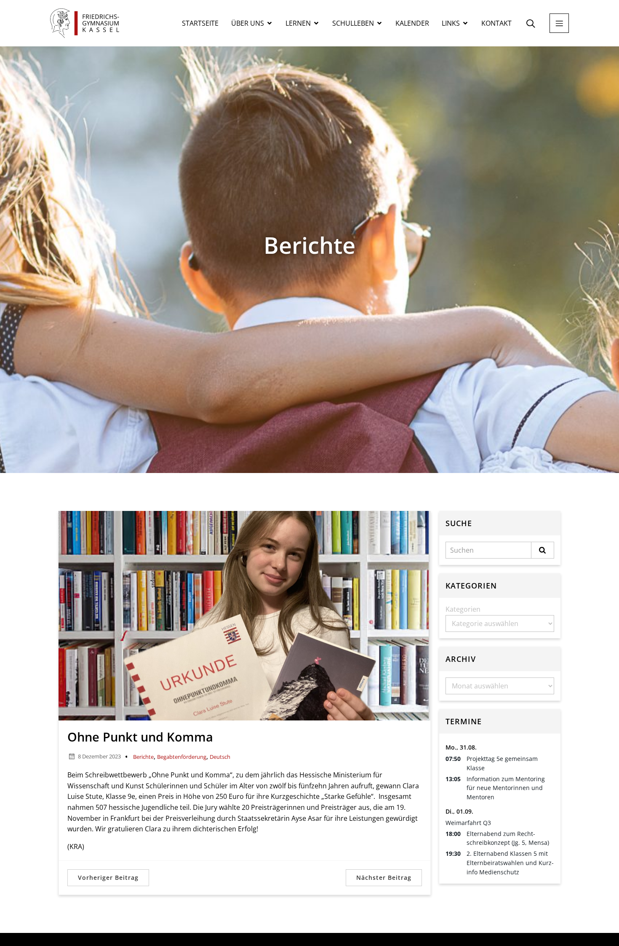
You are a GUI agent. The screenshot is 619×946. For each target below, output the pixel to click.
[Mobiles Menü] (559, 23)
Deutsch (220, 757)
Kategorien (463, 609)
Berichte (143, 757)
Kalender (412, 23)
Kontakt (496, 23)
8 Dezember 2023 (99, 756)
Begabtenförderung (181, 757)
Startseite (200, 23)
